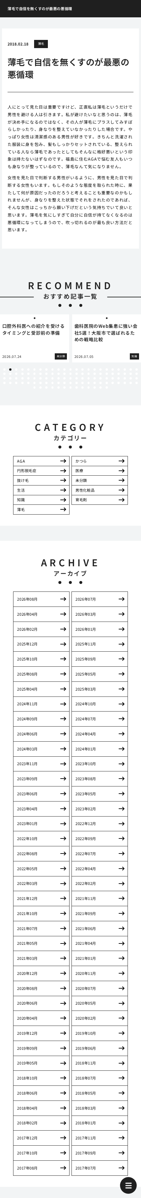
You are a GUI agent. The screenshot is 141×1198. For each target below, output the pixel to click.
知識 (21, 499)
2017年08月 (27, 1168)
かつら (81, 461)
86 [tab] (100, 383)
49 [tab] (16, 378)
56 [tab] (58, 378)
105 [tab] (107, 387)
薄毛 (41, 43)
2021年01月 (85, 958)
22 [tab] (131, 369)
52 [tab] (34, 378)
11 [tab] (64, 369)
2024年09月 (27, 718)
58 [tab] (71, 378)
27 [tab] (22, 374)
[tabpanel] (34, 338)
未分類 (81, 480)
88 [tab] (112, 383)
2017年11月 (85, 1137)
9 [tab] (52, 369)
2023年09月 (27, 778)
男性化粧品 (84, 490)
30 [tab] (40, 374)
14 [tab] (82, 369)
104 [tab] (100, 387)
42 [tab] (112, 374)
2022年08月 (27, 853)
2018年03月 (85, 1108)
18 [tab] (107, 369)
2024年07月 (85, 718)
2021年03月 (27, 958)
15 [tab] (89, 369)
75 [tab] (34, 383)
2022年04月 (85, 868)
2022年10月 (27, 838)
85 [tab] (94, 383)
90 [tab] (125, 383)
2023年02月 (85, 808)
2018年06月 (27, 1093)
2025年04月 (27, 689)
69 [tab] (136, 378)
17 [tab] (100, 369)
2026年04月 (27, 614)
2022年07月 (85, 853)
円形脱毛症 (26, 470)
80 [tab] (64, 383)
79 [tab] (58, 383)
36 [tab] (76, 374)
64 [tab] (107, 378)
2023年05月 (85, 793)
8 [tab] (47, 369)
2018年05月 (85, 1093)
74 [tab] (28, 383)
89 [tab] (118, 383)
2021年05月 (27, 943)
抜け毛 (23, 480)
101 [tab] (82, 387)
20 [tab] (118, 369)
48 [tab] (10, 378)
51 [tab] (28, 378)
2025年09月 (85, 658)
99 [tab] (71, 387)
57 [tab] (64, 378)
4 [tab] (22, 369)
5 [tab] (29, 369)
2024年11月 (27, 703)
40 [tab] (100, 374)
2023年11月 (27, 763)
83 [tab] (82, 383)
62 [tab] (94, 378)
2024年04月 (85, 733)
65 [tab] (112, 378)
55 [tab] (52, 378)
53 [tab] (40, 378)
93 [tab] (34, 387)
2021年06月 (85, 928)
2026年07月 (85, 599)
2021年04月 (85, 943)
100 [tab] (76, 387)
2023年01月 (27, 823)
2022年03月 (27, 883)
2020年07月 (85, 988)
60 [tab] (82, 378)
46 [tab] (136, 374)
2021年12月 (27, 898)
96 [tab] (52, 387)
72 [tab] (16, 383)
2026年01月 (85, 629)
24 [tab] (4, 374)
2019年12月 (27, 1033)
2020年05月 (85, 1003)
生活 (21, 490)
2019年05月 (27, 1063)
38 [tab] (89, 374)
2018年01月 (85, 1122)
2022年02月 (85, 883)
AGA (21, 461)
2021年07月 (27, 928)
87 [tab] (107, 383)
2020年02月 (85, 1018)
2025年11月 (85, 643)
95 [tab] (46, 387)
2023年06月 (27, 793)
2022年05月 (27, 868)
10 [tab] (58, 369)
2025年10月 (27, 658)
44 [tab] (125, 374)
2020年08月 (27, 988)
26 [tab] (16, 374)
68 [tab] (131, 378)
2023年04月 (27, 808)
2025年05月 (85, 674)
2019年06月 (85, 1048)
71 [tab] (10, 383)
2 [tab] (10, 369)
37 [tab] (82, 374)
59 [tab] (76, 378)
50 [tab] (22, 378)
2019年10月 (85, 1033)
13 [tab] (76, 369)
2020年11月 (85, 973)
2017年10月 (27, 1152)
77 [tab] (46, 383)
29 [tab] (34, 374)
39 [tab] (94, 374)
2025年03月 (85, 689)
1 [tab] (4, 369)
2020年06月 (27, 1003)
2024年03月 (27, 748)
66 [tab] (118, 378)
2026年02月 (27, 629)
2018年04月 (27, 1108)
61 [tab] (89, 378)
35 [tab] (71, 374)
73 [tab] (22, 383)
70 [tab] (4, 383)
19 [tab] (112, 369)
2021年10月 (27, 913)
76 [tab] (40, 383)
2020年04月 (27, 1018)
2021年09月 (85, 913)
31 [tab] (46, 374)
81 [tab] (71, 383)
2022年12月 (85, 823)
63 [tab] (100, 378)
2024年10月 (85, 703)
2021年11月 (85, 898)
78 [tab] (52, 383)
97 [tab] (58, 387)
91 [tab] (131, 383)
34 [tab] (64, 374)
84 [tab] (89, 383)
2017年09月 (85, 1152)
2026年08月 (27, 599)
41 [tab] (107, 374)
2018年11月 (85, 1063)
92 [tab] (136, 383)
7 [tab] (40, 369)
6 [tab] (34, 369)
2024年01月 (85, 748)
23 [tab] (136, 369)
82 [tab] (76, 383)
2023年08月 (85, 778)
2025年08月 (27, 674)
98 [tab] (64, 387)
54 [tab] (46, 378)
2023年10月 (85, 763)
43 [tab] (118, 374)
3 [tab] (16, 369)
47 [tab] (4, 378)
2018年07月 (85, 1078)
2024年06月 (27, 733)
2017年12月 (27, 1137)
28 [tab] (28, 374)
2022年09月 (85, 838)
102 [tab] (89, 387)
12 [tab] (71, 369)
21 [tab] (125, 369)
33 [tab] (58, 374)
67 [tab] (125, 378)
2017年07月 (85, 1168)
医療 (79, 470)
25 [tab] (10, 374)
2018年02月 (27, 1122)
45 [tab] (131, 374)
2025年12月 (27, 643)
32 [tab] (52, 374)
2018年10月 (27, 1078)
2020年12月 (27, 973)
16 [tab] (94, 369)
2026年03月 (85, 614)
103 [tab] (94, 387)
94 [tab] (40, 387)
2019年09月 (27, 1048)
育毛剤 (81, 499)
